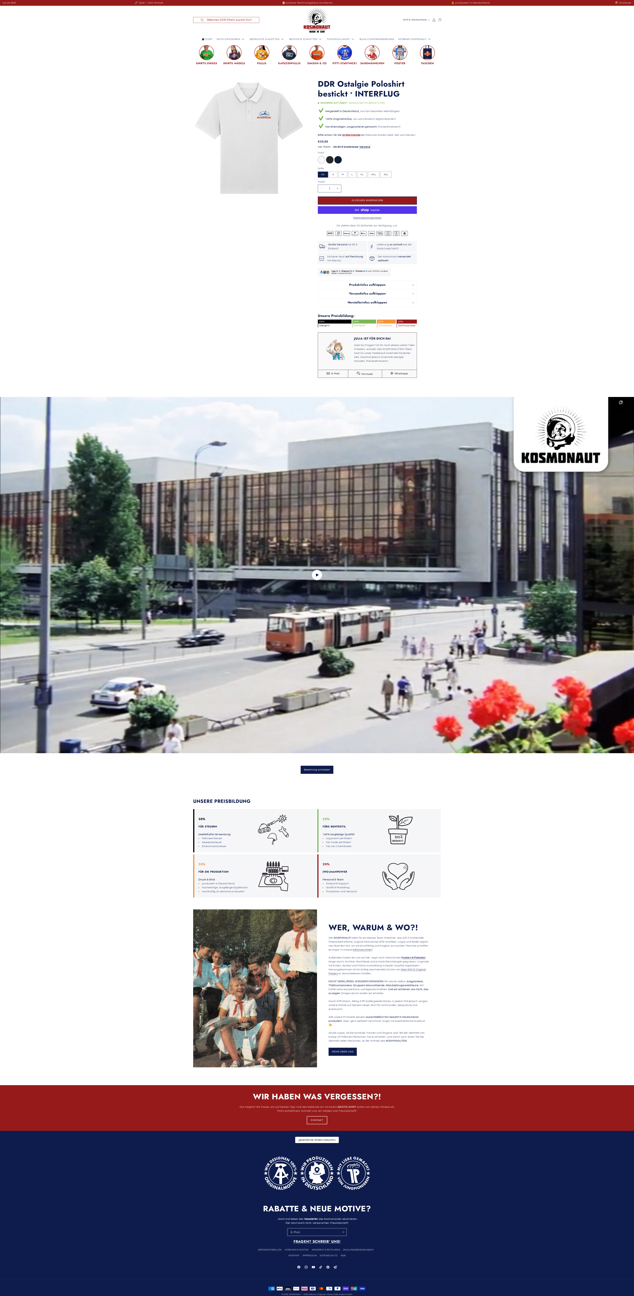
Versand (364, 147)
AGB (343, 1255)
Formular (367, 374)
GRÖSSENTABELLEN (270, 1250)
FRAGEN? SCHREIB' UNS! (317, 1241)
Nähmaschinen (362, 949)
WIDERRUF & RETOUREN (326, 1250)
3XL (386, 174)
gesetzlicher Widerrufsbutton (317, 1140)
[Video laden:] (317, 575)
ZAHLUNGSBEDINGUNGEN (358, 1250)
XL (362, 174)
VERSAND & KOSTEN (297, 1250)
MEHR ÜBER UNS (342, 1051)
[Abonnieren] (343, 1232)
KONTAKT (317, 1120)
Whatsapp (401, 373)
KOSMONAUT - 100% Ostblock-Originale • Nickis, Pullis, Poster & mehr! (320, 1294)
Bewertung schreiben (317, 770)
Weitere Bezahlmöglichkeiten (367, 218)
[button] (226, 20)
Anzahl (321, 182)
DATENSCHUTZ (328, 1255)
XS (323, 174)
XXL (373, 174)
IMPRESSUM (310, 1255)
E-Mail (335, 373)
